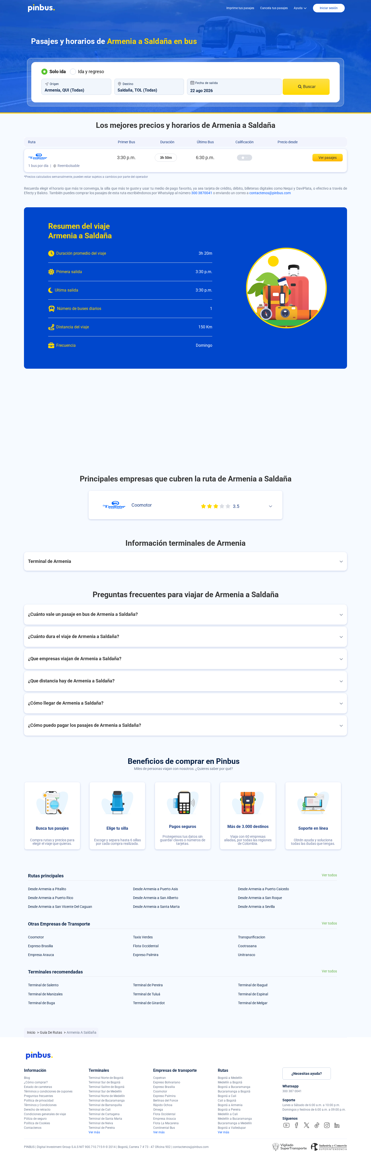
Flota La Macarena (166, 1123)
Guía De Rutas (51, 1032)
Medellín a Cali (228, 1114)
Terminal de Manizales (45, 994)
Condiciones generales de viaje (45, 1114)
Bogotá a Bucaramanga (234, 1087)
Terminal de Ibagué (253, 985)
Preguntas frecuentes (38, 1096)
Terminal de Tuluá (146, 994)
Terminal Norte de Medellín (107, 1096)
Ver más (94, 1132)
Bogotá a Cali (227, 1096)
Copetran (159, 1078)
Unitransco (246, 955)
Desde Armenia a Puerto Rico (50, 898)
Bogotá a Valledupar (232, 1128)
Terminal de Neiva (101, 1123)
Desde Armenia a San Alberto (155, 898)
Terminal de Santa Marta (105, 1118)
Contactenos (32, 1128)
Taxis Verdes (143, 937)
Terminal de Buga (41, 1003)
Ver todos (329, 875)
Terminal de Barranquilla (105, 1105)
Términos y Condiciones (40, 1105)
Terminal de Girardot (149, 1003)
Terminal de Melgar (253, 1003)
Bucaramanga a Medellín (235, 1123)
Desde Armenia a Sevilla (256, 907)
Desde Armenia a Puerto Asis (155, 889)
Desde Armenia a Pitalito (47, 889)
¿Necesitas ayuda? (307, 1074)
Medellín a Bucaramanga (235, 1118)
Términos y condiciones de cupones (48, 1091)
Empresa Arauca (41, 955)
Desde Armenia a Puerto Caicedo (263, 889)
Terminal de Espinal (253, 994)
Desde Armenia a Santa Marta (156, 907)
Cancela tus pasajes (274, 8)
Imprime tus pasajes (240, 8)
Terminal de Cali (100, 1109)
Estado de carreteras (38, 1087)
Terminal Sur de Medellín (105, 1091)
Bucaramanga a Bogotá (234, 1091)
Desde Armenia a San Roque (260, 898)
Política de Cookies (37, 1123)
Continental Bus (164, 1128)
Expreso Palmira (145, 955)
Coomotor (36, 937)
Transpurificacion (251, 937)
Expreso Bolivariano (166, 1082)
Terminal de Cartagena (104, 1114)
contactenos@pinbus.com (270, 193)
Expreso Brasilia (40, 946)
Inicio (31, 1032)
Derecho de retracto (37, 1109)
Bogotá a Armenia (230, 1105)
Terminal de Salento (43, 985)
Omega (158, 1109)
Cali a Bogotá (227, 1100)
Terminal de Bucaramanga (107, 1100)
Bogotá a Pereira (229, 1109)
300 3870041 (201, 193)
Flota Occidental (145, 946)
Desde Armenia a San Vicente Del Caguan (60, 907)
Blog (27, 1078)
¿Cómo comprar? (36, 1082)
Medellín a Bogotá (230, 1082)
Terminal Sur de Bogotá (104, 1082)
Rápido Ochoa (162, 1105)
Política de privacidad (39, 1100)
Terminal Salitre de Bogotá (106, 1087)
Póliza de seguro (35, 1118)
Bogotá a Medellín (230, 1078)
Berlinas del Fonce (165, 1100)
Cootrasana (247, 946)
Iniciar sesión (329, 8)
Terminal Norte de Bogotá (106, 1078)
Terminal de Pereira (148, 985)
